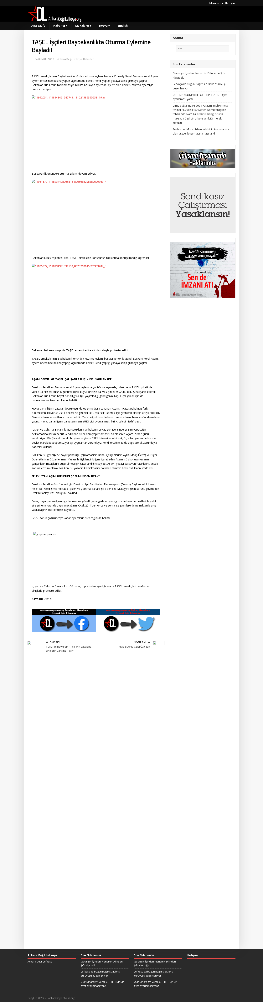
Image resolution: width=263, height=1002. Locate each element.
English (123, 25)
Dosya (104, 25)
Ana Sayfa (38, 25)
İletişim (230, 3)
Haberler (60, 25)
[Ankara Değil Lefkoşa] (54, 19)
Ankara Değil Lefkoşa (69, 59)
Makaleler (83, 25)
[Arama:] (202, 48)
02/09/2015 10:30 (44, 59)
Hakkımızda (215, 3)
